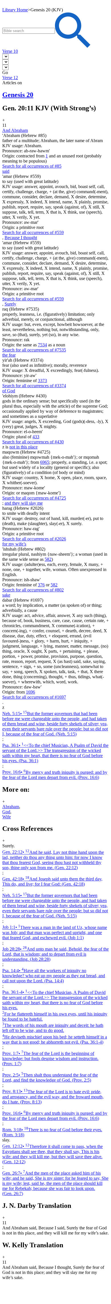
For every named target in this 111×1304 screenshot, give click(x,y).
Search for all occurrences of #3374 (34, 385)
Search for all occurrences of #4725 (34, 498)
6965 (44, 462)
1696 (30, 692)
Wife (6, 816)
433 (35, 436)
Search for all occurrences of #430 (33, 441)
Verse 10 (10, 51)
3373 (42, 380)
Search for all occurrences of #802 (33, 589)
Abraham (10, 806)
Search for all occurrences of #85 (31, 166)
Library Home (15, 9)
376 (41, 584)
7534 (42, 344)
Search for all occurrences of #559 (33, 232)
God (6, 811)
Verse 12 (10, 77)
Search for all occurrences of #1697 (34, 697)
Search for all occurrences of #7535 (34, 349)
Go (5, 72)
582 (48, 559)
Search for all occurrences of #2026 (34, 538)
